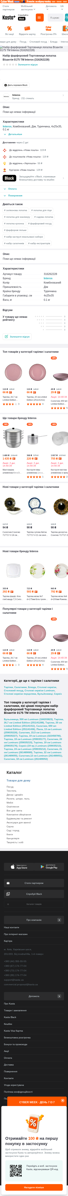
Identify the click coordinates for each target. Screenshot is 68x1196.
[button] (17, 336)
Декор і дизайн (15, 794)
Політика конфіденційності (18, 1091)
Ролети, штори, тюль (18, 798)
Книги (10, 834)
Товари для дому (19, 780)
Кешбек (8, 1024)
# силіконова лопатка (15, 210)
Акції (6, 1051)
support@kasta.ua (14, 979)
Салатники (20, 687)
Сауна (10, 826)
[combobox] (56, 18)
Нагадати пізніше (34, 1187)
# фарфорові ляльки (15, 230)
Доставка (9, 1064)
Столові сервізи (46, 687)
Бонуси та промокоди (15, 1044)
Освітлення (13, 806)
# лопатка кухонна (14, 223)
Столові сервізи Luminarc (40, 690)
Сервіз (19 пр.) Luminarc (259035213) (40, 745)
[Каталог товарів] (40, 18)
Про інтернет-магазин (16, 934)
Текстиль (12, 790)
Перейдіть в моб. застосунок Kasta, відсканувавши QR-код (42, 1168)
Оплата (8, 1058)
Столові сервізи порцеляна (20, 693)
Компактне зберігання (19, 814)
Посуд (10, 786)
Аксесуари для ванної (19, 822)
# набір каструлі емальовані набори (23, 236)
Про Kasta (9, 1003)
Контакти (9, 1078)
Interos (7, 126)
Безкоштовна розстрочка (17, 1037)
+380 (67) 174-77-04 (15, 966)
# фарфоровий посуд (39, 223)
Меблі (10, 802)
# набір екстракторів (39, 243)
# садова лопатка (43, 217)
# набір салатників (14, 243)
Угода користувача (14, 1085)
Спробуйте (23, 15)
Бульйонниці (45, 693)
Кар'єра (8, 941)
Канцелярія (13, 838)
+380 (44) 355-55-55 (15, 961)
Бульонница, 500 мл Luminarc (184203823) (28, 719)
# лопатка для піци (41, 210)
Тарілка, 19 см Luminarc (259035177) (25, 739)
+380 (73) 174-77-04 (15, 970)
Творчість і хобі (15, 842)
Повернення (10, 1071)
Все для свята (14, 810)
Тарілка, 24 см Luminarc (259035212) (25, 749)
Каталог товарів (34, 904)
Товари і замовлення (15, 1010)
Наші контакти (11, 927)
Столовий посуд (13, 690)
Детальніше (15, 134)
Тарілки (8, 687)
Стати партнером (9, 8)
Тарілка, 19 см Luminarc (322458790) (40, 735)
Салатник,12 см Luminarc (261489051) (40, 755)
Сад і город (13, 830)
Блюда (32, 687)
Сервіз (58, 693)
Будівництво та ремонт (19, 818)
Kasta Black (10, 1017)
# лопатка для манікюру (17, 217)
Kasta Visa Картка (13, 1030)
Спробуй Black (34, 894)
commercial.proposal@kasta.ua (21, 984)
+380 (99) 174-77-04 (15, 975)
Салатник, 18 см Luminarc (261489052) (26, 759)
